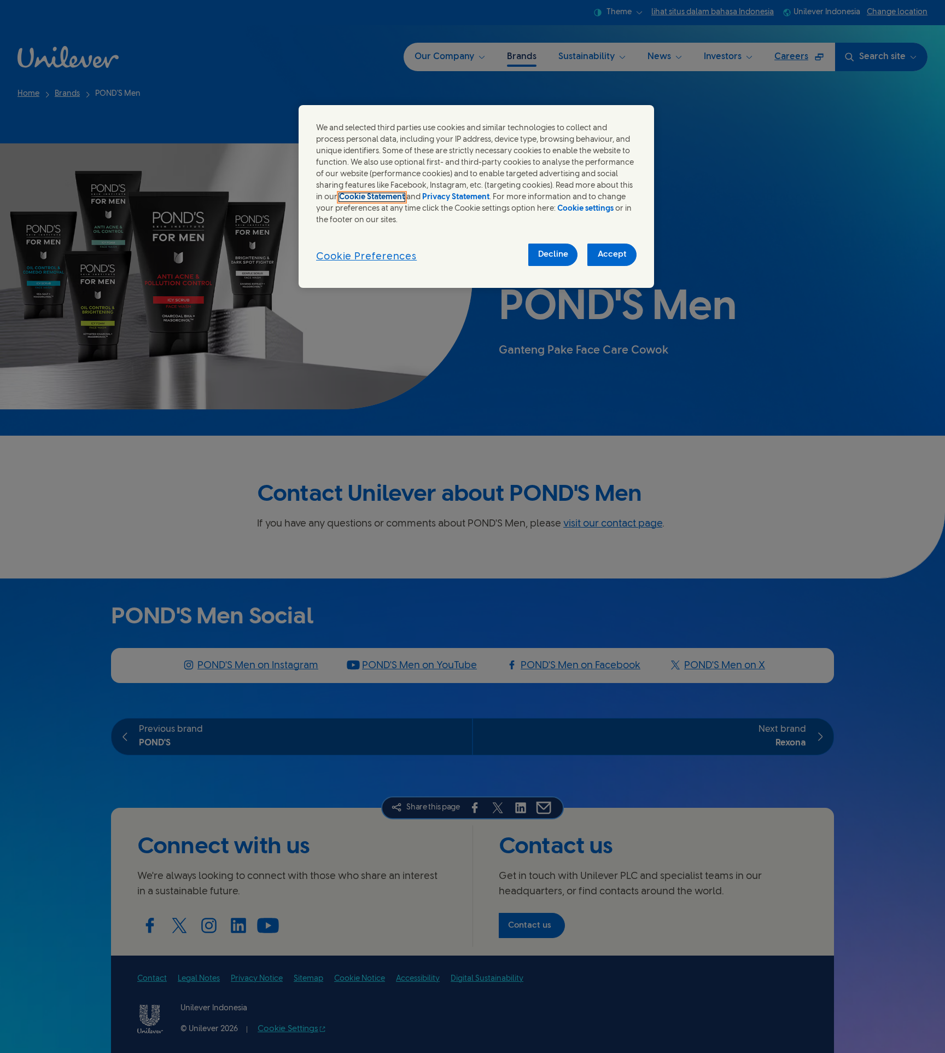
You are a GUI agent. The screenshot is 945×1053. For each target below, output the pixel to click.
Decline (553, 254)
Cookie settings (585, 209)
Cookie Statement (372, 197)
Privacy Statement (455, 197)
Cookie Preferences (366, 257)
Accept (612, 254)
